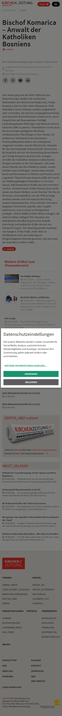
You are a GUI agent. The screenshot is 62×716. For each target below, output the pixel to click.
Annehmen (31, 374)
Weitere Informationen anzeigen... (26, 365)
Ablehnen (31, 382)
